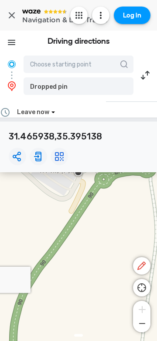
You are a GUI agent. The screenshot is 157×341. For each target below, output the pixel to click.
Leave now (33, 112)
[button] (78, 86)
